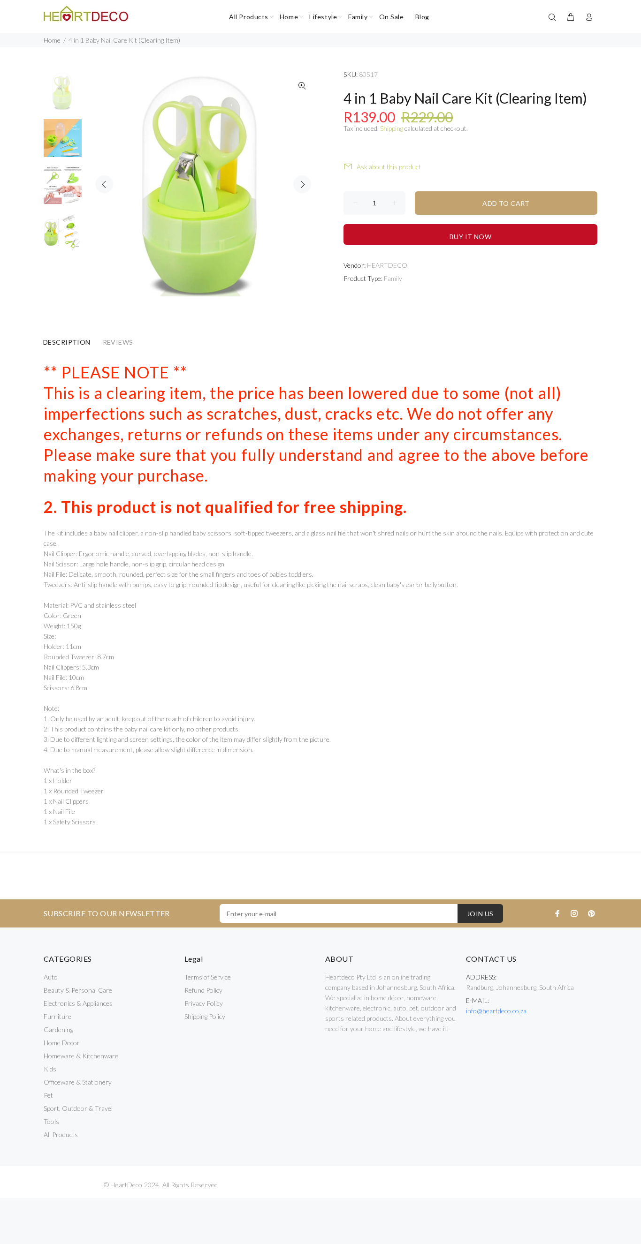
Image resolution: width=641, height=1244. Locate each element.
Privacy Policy (203, 1003)
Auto (51, 977)
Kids (50, 1069)
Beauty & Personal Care (78, 990)
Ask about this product (389, 167)
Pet (48, 1095)
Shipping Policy (204, 1016)
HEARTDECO (387, 265)
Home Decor (62, 1043)
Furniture (57, 1016)
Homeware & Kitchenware (81, 1056)
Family (393, 278)
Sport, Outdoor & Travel (78, 1108)
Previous (104, 184)
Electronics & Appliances (78, 1003)
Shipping (391, 128)
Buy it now (470, 237)
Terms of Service (207, 977)
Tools (51, 1121)
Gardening (58, 1029)
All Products (61, 1134)
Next (302, 184)
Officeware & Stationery (78, 1082)
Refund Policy (203, 990)
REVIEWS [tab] (118, 342)
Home (52, 40)
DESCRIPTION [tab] (67, 342)
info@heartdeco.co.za (496, 1011)
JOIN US (480, 914)
